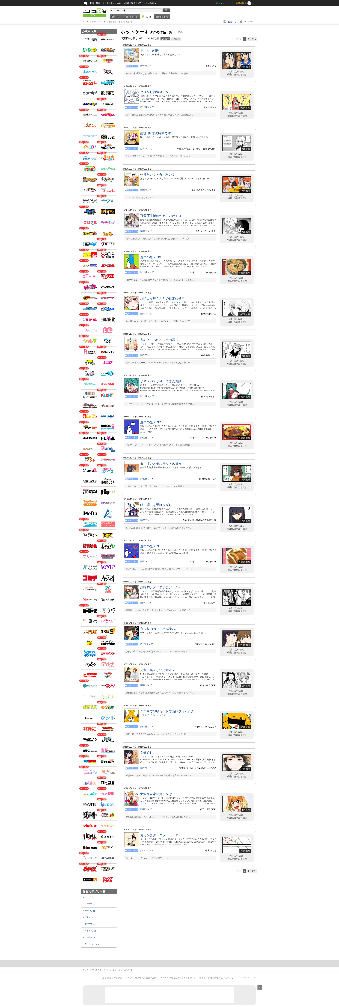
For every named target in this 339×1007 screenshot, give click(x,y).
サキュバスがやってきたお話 (161, 381)
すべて (88, 897)
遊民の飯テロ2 (150, 422)
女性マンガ (90, 924)
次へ (254, 39)
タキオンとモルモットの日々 (161, 463)
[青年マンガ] (146, 231)
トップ (118, 17)
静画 (98, 3)
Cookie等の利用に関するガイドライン (178, 977)
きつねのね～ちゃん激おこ (159, 628)
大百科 (126, 3)
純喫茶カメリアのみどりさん (161, 587)
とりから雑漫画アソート (157, 92)
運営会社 (106, 977)
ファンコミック (92, 944)
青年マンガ (90, 911)
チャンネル (116, 3)
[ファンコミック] (148, 850)
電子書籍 (163, 17)
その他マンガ (91, 937)
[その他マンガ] (147, 107)
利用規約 (118, 977)
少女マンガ (90, 917)
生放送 (105, 3)
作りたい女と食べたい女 (157, 174)
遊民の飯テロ (149, 546)
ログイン (220, 3)
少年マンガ (90, 904)
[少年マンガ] (146, 66)
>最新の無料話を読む (237, 74)
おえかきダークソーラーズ (159, 835)
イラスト (133, 17)
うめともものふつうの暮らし (161, 340)
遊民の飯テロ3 (150, 257)
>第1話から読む (236, 71)
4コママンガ (90, 930)
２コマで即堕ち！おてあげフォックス (167, 711)
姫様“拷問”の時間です (155, 133)
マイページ (249, 21)
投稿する (232, 21)
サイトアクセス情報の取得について (216, 977)
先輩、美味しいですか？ (157, 670)
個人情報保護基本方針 (145, 977)
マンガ (148, 17)
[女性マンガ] (146, 190)
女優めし (146, 752)
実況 (133, 3)
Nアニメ (141, 3)
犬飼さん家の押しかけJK (158, 794)
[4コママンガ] (146, 644)
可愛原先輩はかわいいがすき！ (162, 216)
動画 (92, 3)
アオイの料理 (149, 50)
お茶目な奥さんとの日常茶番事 (162, 298)
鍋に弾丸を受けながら (156, 505)
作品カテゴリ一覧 (94, 891)
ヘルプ (129, 977)
